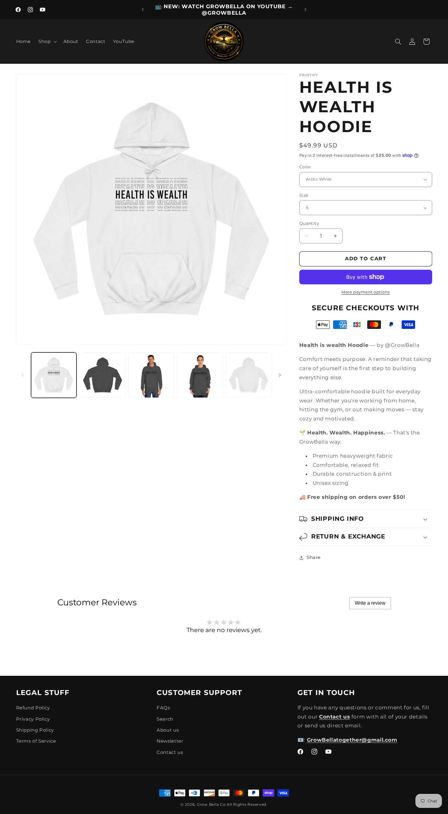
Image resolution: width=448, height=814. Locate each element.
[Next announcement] (305, 10)
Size (303, 195)
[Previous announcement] (142, 10)
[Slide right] (279, 375)
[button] (47, 41)
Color (305, 166)
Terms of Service (36, 741)
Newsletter (170, 741)
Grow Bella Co (211, 804)
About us (168, 730)
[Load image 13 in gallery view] (151, 375)
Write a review (370, 603)
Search (165, 719)
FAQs (163, 708)
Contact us (170, 752)
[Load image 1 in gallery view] (53, 375)
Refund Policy (33, 708)
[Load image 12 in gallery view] (102, 375)
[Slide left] (23, 375)
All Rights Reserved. (247, 804)
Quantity (309, 223)
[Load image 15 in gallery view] (248, 375)
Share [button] (314, 557)
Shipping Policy (35, 730)
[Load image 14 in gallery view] (199, 375)
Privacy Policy (33, 719)
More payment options (365, 292)
